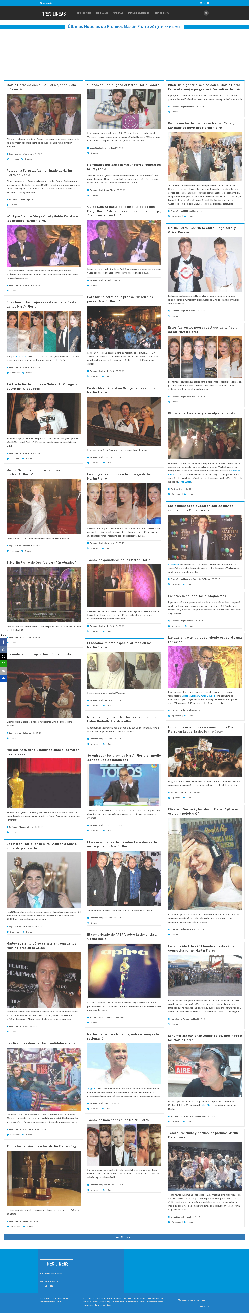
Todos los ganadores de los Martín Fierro (119, 560)
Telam (187, 1217)
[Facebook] (196, 3)
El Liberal (188, 211)
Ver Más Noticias (124, 1237)
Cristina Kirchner (190, 695)
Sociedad (13, 199)
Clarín (182, 489)
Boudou (211, 695)
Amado (203, 695)
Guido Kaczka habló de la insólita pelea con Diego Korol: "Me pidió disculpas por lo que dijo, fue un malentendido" (124, 211)
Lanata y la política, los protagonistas (197, 596)
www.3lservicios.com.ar (51, 1301)
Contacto (204, 1306)
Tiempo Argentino (31, 1129)
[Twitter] (202, 3)
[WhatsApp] (3, 663)
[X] (3, 656)
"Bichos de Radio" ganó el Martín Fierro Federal (123, 85)
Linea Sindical (161, 13)
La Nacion (107, 457)
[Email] (3, 671)
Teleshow (27, 546)
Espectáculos (15, 154)
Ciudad (106, 280)
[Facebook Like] (3, 649)
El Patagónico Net (189, 1019)
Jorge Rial (92, 1088)
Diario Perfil (108, 371)
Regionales (102, 13)
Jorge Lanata (184, 481)
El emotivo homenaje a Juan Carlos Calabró (40, 654)
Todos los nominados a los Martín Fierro (118, 1120)
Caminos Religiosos (138, 13)
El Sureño (23, 199)
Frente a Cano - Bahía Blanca (197, 579)
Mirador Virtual (26, 827)
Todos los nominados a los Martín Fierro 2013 (41, 1146)
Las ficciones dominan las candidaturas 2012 (41, 1043)
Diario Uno (189, 106)
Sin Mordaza (109, 148)
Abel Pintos (174, 564)
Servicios (201, 1300)
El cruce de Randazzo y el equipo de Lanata (201, 413)
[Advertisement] (124, 53)
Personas (117, 13)
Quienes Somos (185, 1300)
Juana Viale (21, 356)
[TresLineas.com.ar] (56, 13)
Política (174, 489)
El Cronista (108, 825)
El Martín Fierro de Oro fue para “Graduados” (41, 562)
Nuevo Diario (109, 190)
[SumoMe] (3, 678)
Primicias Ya (189, 311)
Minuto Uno (28, 154)
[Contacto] (208, 3)
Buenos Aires (84, 13)
